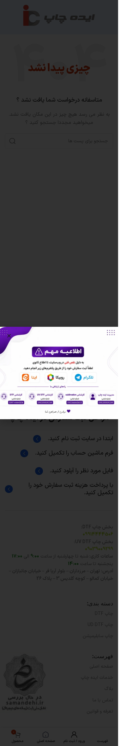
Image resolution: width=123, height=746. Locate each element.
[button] (9, 335)
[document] (59, 373)
